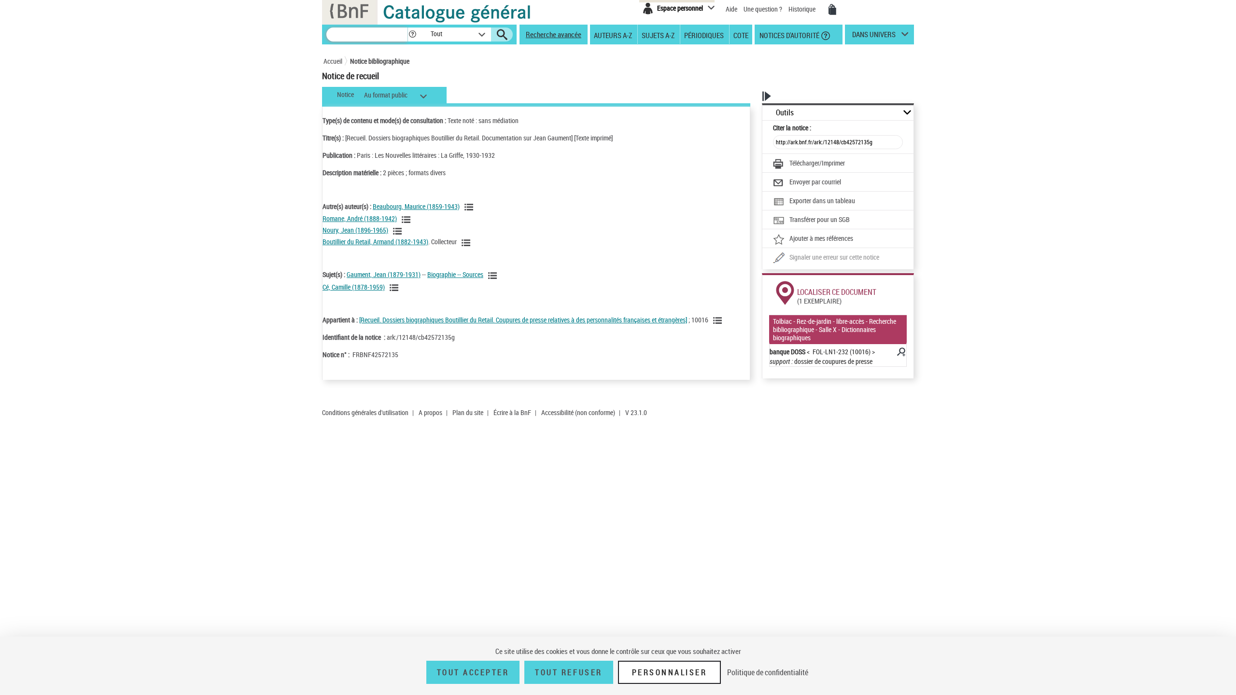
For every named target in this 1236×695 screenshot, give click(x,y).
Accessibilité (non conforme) (578, 412)
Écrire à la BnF (512, 412)
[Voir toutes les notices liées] (719, 320)
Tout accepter (473, 672)
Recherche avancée (553, 34)
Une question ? (764, 9)
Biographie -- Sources (455, 274)
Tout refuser (568, 672)
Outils (785, 113)
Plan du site (467, 412)
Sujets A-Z (658, 35)
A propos (430, 412)
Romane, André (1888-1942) (360, 218)
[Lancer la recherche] (502, 35)
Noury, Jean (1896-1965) (355, 230)
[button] (412, 35)
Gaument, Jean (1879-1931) (384, 274)
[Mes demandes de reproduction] (832, 9)
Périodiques (704, 35)
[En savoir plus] (900, 353)
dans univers (874, 36)
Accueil (332, 61)
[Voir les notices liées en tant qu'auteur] (470, 207)
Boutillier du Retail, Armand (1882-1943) (375, 241)
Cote (740, 35)
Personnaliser (669, 672)
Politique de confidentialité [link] (767, 672)
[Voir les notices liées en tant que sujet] (494, 275)
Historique (802, 9)
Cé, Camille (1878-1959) (354, 287)
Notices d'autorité (788, 35)
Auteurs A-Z (613, 35)
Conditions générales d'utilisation (365, 412)
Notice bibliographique (379, 61)
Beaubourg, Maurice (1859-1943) (416, 206)
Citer (792, 127)
